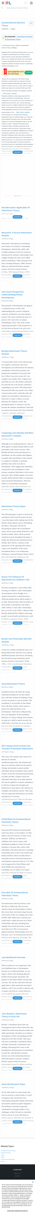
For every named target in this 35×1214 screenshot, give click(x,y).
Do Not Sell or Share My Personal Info (17, 1211)
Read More (17, 217)
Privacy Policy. (6, 1207)
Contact (17, 1176)
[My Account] (32, 3)
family (13, 139)
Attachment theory (6, 1153)
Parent (2, 1161)
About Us (17, 1173)
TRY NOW (28, 73)
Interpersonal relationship (8, 1159)
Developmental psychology (8, 1150)
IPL (2, 8)
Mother (3, 1157)
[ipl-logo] (8, 4)
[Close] (33, 1182)
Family (2, 1155)
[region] (17, 1197)
